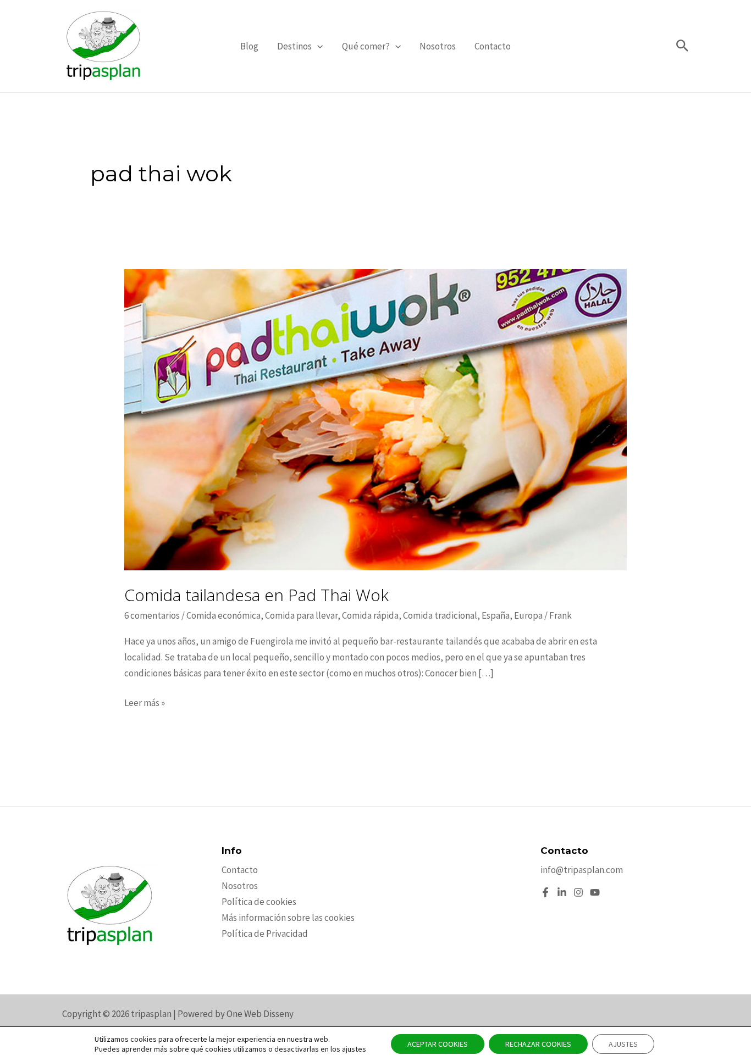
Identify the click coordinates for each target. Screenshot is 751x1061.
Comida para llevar (301, 615)
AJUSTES (623, 1044)
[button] (317, 46)
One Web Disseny (260, 1014)
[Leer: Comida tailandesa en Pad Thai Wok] (375, 419)
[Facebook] (545, 892)
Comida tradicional (440, 615)
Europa (528, 615)
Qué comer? (366, 46)
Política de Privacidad (265, 933)
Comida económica (223, 615)
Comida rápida (370, 615)
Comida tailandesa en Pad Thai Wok (256, 595)
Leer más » (144, 703)
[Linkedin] (562, 892)
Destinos (294, 46)
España (496, 615)
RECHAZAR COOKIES (538, 1044)
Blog (249, 46)
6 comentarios (152, 615)
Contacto (492, 46)
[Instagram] (578, 892)
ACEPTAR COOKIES (437, 1044)
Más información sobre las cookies (288, 918)
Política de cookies (259, 902)
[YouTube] (595, 892)
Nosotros (437, 46)
